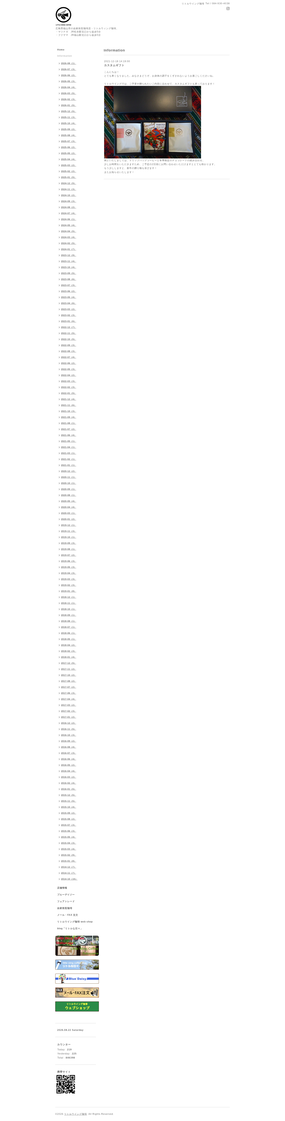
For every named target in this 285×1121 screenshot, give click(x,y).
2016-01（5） (68, 789)
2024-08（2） (68, 207)
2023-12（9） (68, 255)
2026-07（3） (68, 69)
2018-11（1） (68, 603)
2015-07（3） (68, 825)
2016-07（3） (68, 753)
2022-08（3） (68, 351)
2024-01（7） (68, 249)
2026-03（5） (68, 93)
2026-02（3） (68, 99)
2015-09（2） (68, 813)
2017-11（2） (68, 669)
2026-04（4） (68, 87)
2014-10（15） (69, 879)
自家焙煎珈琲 (64, 908)
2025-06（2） (68, 147)
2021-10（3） (68, 411)
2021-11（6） (68, 405)
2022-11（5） (68, 333)
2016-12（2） (68, 723)
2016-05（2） (68, 765)
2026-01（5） (68, 105)
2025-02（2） (68, 171)
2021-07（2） (68, 429)
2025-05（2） (68, 153)
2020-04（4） (68, 507)
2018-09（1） (68, 615)
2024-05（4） (68, 225)
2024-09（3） (68, 201)
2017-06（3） (68, 693)
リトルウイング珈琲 (75, 1114)
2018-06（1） (68, 633)
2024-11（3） (68, 189)
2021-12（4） (68, 399)
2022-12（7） (68, 327)
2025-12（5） (68, 111)
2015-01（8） (68, 861)
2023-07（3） (68, 285)
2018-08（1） (68, 621)
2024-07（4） (68, 213)
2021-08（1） (68, 423)
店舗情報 (62, 888)
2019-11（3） (68, 531)
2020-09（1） (68, 489)
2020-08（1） (68, 495)
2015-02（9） (68, 855)
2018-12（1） (68, 597)
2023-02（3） (68, 315)
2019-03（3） (68, 579)
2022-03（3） (68, 381)
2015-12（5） (68, 795)
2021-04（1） (68, 447)
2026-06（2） (68, 75)
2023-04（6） (68, 303)
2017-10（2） (68, 675)
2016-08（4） (68, 747)
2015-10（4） (68, 807)
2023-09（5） (68, 273)
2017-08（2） (68, 681)
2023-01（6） (68, 321)
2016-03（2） (68, 777)
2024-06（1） (68, 219)
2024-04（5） (68, 231)
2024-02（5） (68, 243)
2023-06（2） (68, 291)
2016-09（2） (68, 741)
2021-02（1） (68, 459)
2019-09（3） (68, 543)
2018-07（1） (68, 627)
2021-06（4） (68, 435)
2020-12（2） (68, 471)
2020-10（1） (68, 483)
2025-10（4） (68, 123)
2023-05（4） (68, 297)
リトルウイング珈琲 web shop (75, 921)
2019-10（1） (68, 537)
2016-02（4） (68, 783)
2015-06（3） (68, 831)
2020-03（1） (68, 513)
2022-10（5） (68, 339)
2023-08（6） (68, 279)
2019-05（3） (68, 567)
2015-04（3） (68, 843)
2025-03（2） (68, 165)
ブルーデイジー (66, 894)
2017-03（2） (68, 705)
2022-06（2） (68, 363)
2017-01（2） (68, 717)
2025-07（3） (68, 141)
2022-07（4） (68, 357)
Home (61, 49)
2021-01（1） (68, 465)
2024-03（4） (68, 237)
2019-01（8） (68, 591)
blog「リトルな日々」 (70, 928)
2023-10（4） (68, 267)
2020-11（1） (68, 477)
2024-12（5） (68, 183)
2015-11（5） (68, 801)
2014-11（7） (68, 873)
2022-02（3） (68, 387)
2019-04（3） (68, 573)
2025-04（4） (68, 159)
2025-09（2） (68, 129)
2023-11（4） (68, 261)
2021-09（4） (68, 417)
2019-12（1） (68, 525)
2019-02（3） (68, 585)
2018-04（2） (68, 645)
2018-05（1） (68, 639)
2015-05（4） (68, 837)
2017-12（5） (68, 663)
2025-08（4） (68, 135)
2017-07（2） (68, 687)
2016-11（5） (68, 729)
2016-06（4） (68, 759)
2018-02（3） (68, 651)
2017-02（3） (68, 711)
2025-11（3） (68, 117)
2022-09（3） (68, 345)
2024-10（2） (68, 195)
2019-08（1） (68, 549)
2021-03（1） (68, 453)
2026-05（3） (68, 81)
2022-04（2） (68, 375)
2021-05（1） (68, 441)
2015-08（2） (68, 819)
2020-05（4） (68, 501)
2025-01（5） (68, 177)
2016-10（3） (68, 735)
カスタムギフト (114, 65)
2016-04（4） (68, 771)
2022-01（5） (68, 393)
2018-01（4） (68, 657)
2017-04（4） (68, 699)
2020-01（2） (68, 519)
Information (64, 56)
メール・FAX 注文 (67, 915)
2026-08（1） (68, 63)
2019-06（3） (68, 561)
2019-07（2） (68, 555)
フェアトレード (66, 901)
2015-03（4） (68, 849)
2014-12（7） (68, 867)
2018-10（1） (68, 609)
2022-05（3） (68, 369)
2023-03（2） (68, 309)
